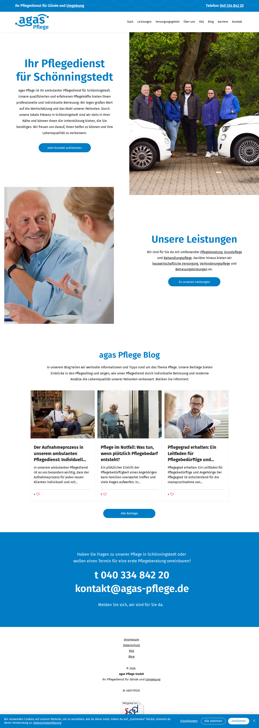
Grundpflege (233, 252)
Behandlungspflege (178, 258)
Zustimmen (238, 721)
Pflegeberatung (211, 252)
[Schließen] (254, 721)
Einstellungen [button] (189, 721)
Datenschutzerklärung (47, 723)
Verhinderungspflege (215, 263)
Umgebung (75, 5)
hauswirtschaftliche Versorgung (175, 263)
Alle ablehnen (213, 721)
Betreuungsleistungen (191, 269)
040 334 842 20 (232, 5)
